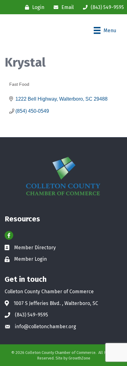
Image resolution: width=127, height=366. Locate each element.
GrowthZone (79, 358)
